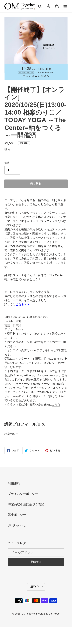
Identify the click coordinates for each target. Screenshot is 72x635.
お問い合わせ (17, 525)
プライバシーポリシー (23, 493)
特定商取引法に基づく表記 (26, 504)
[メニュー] (65, 6)
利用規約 (14, 483)
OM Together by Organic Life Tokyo (41, 613)
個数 (7, 162)
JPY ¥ (34, 587)
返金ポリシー (17, 514)
